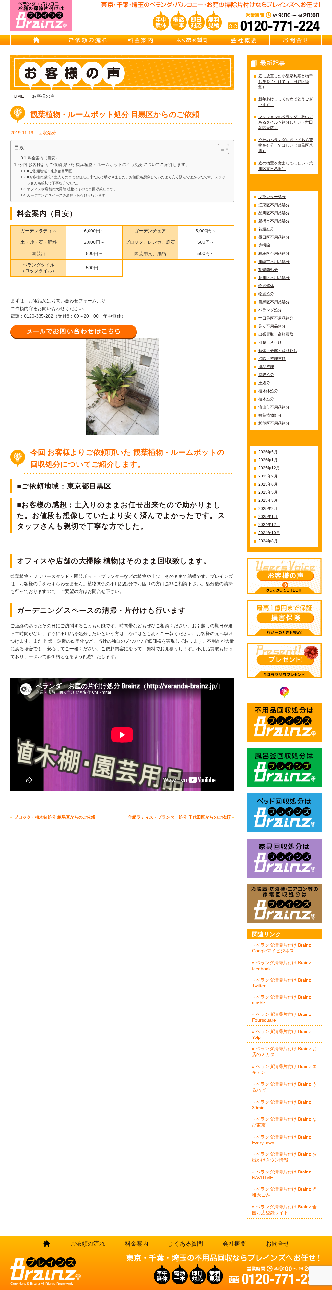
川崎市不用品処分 (274, 261)
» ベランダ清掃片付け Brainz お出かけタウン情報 (284, 1156)
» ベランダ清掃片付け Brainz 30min (281, 1104)
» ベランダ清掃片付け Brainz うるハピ (284, 1087)
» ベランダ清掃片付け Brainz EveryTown (281, 1139)
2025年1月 (268, 516)
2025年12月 (269, 468)
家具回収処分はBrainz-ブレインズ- (284, 858)
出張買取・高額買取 (275, 334)
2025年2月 (268, 508)
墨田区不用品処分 (274, 237)
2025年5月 (268, 492)
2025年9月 (268, 476)
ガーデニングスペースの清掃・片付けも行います (66, 195)
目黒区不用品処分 (274, 302)
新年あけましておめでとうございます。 (285, 102)
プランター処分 (272, 197)
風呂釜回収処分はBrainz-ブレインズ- (284, 767)
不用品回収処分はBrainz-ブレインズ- (284, 722)
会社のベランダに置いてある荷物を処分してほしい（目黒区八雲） (285, 145)
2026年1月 (268, 460)
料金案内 (140, 40)
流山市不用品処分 (274, 407)
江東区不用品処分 (274, 205)
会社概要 (244, 40)
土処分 (264, 383)
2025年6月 (268, 484)
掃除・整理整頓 (272, 358)
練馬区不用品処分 (274, 253)
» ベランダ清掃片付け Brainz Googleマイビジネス (281, 947)
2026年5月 (268, 452)
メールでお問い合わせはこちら (73, 331)
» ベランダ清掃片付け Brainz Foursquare (281, 1017)
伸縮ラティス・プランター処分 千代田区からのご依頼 (179, 817)
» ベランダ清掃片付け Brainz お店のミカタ (284, 1051)
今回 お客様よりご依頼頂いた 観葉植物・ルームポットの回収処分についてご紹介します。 (104, 165)
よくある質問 (192, 40)
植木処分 (266, 399)
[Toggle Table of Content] (220, 149)
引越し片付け (270, 342)
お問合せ (296, 40)
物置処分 (266, 294)
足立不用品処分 (272, 326)
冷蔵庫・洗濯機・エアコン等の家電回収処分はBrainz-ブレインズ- (284, 903)
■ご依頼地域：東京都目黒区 (49, 171)
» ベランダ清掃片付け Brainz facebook (281, 965)
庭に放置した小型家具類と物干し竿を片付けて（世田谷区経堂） (285, 81)
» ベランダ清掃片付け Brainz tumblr (281, 999)
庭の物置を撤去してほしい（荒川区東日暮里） (285, 166)
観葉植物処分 (270, 415)
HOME (36, 40)
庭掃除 (264, 245)
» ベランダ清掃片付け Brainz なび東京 (284, 1121)
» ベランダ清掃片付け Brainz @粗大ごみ (284, 1191)
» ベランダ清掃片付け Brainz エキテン (284, 1069)
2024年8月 (268, 541)
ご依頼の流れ (88, 40)
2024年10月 (269, 533)
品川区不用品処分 (274, 213)
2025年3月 (268, 500)
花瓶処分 (266, 229)
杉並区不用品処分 (274, 423)
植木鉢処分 (268, 391)
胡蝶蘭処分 (268, 269)
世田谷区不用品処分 (275, 318)
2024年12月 (269, 524)
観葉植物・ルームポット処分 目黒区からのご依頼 (114, 114)
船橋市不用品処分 (274, 221)
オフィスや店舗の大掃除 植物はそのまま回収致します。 (72, 189)
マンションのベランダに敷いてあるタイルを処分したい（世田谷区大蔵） (285, 122)
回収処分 (47, 132)
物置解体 (266, 286)
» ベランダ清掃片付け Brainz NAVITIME (281, 1174)
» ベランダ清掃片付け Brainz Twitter (281, 982)
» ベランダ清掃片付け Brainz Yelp (281, 1034)
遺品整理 (266, 367)
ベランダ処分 (270, 310)
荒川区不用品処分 (274, 277)
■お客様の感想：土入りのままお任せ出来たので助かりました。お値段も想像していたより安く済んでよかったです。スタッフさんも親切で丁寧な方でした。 (126, 180)
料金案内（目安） (43, 158)
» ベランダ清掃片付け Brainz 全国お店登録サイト (284, 1209)
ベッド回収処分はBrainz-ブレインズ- (284, 812)
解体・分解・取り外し (277, 350)
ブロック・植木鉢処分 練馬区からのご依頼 (54, 817)
